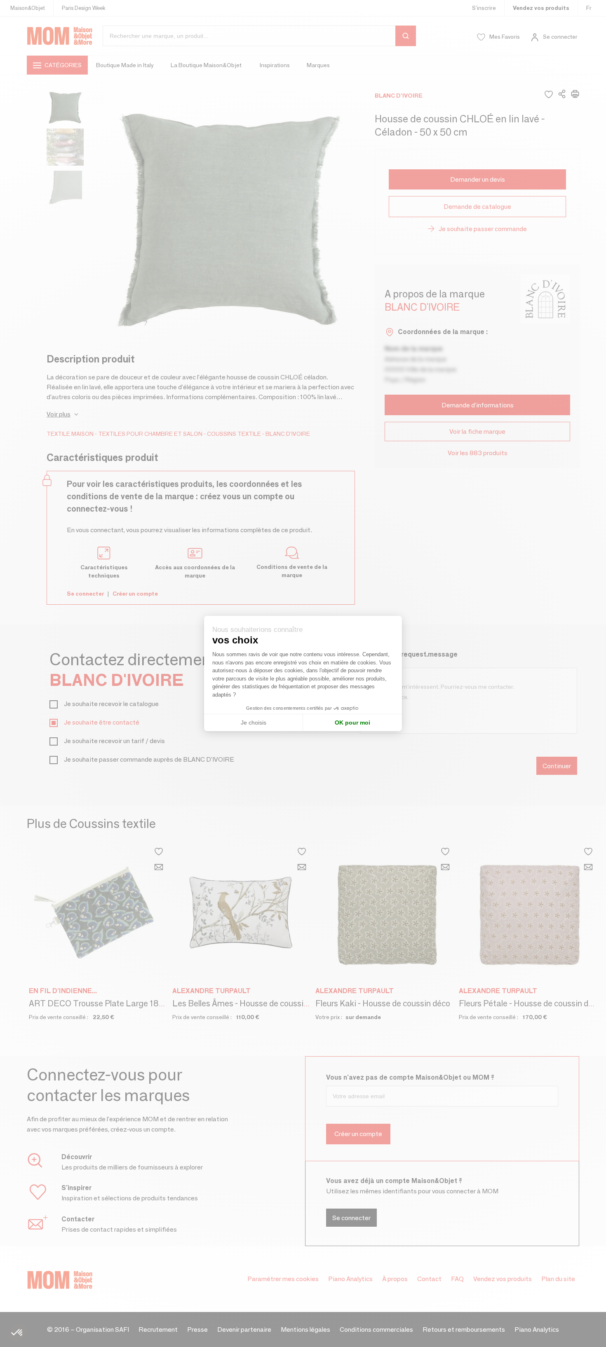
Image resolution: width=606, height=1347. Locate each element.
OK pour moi (352, 722)
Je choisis (253, 722)
